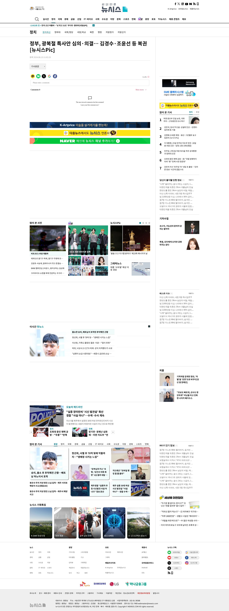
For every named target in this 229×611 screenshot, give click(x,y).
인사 (70, 573)
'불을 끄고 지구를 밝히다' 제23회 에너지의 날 (128, 253)
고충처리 (90, 593)
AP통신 (144, 552)
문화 (119, 19)
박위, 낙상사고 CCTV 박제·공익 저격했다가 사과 (92, 348)
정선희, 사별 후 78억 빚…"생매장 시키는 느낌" (92, 337)
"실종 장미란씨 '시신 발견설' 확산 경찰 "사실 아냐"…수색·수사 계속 (85, 413)
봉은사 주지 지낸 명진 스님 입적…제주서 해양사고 (48, 493)
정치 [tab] (191, 112)
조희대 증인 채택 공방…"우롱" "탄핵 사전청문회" (59, 435)
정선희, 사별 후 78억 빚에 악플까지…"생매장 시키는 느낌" (88, 455)
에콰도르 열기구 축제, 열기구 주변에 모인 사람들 (48, 258)
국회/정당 (68, 32)
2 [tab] (143, 223)
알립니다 (156, 593)
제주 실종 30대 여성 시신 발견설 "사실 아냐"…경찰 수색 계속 (121, 488)
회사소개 (33, 593)
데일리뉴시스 (85, 567)
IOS (143, 573)
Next (112, 432)
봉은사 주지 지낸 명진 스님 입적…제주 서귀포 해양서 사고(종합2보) (48, 484)
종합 (56, 444)
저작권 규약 (80, 593)
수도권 (105, 19)
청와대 (57, 32)
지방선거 (122, 32)
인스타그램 (193, 563)
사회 (97, 19)
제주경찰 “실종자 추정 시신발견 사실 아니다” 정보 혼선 (99, 488)
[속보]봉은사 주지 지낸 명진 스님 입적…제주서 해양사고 (57, 25)
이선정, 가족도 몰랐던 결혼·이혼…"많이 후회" (91, 342)
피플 (162, 370)
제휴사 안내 (58, 593)
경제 (66, 19)
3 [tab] (146, 223)
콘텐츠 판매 (69, 593)
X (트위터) (176, 563)
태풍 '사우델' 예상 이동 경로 (119, 268)
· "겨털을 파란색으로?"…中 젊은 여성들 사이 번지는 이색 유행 (179, 520)
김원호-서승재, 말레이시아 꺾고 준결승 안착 (48, 263)
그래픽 (107, 557)
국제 (60, 19)
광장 (147, 19)
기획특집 (84, 562)
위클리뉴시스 (194, 9)
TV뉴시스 (162, 19)
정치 (53, 19)
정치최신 (46, 32)
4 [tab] (149, 223)
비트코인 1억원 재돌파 (39, 253)
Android (144, 567)
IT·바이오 (88, 19)
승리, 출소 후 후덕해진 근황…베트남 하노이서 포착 (48, 474)
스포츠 (126, 19)
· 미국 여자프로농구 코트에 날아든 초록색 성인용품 (179, 525)
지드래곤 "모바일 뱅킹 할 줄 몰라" (121, 472)
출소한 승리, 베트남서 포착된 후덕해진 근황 (90, 332)
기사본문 (35, 66)
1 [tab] (140, 223)
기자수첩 (164, 218)
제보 (184, 19)
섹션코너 (72, 567)
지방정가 (110, 32)
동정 (86, 573)
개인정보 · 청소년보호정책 (124, 593)
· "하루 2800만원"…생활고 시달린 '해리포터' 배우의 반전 (179, 516)
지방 (112, 19)
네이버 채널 (176, 552)
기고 (82, 557)
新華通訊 (145, 557)
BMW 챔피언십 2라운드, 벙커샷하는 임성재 (47, 268)
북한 (92, 32)
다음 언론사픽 (194, 552)
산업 (79, 19)
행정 (100, 32)
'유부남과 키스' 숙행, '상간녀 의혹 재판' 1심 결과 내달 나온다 (99, 472)
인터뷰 (71, 562)
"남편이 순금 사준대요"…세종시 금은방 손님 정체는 (92, 353)
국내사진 (108, 552)
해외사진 (120, 552)
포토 (154, 19)
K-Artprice (172, 9)
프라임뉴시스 (183, 9)
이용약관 (109, 593)
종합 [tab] (197, 112)
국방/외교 (81, 32)
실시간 (46, 19)
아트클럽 (72, 557)
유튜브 (176, 557)
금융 (73, 19)
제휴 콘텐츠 (174, 19)
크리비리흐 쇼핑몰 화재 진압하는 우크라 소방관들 (48, 273)
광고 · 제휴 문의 (45, 593)
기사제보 (100, 593)
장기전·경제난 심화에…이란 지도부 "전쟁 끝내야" (98, 435)
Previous (31, 432)
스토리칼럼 (84, 552)
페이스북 (193, 557)
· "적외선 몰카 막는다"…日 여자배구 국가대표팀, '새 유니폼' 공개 (179, 511)
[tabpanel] (130, 242)
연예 (134, 19)
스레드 (176, 568)
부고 (78, 573)
